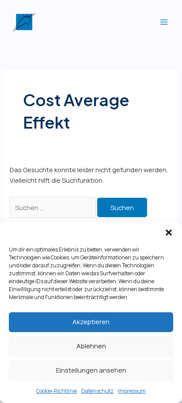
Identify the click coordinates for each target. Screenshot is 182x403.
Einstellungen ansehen (91, 370)
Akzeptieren (91, 321)
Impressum (132, 391)
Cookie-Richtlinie (56, 391)
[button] (168, 232)
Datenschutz (97, 391)
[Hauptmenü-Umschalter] (164, 22)
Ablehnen (91, 346)
